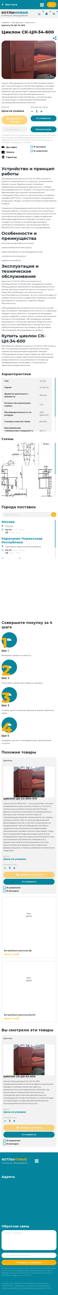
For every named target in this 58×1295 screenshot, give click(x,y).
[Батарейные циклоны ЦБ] (29, 914)
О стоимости (43, 118)
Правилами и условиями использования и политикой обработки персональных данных (26, 1287)
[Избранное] (47, 13)
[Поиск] (53, 514)
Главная (5, 22)
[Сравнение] (40, 13)
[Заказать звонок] (51, 4)
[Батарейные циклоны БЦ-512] (29, 978)
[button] (41, 111)
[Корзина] (54, 13)
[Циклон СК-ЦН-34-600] (27, 454)
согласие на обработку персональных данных (25, 138)
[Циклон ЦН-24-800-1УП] (29, 782)
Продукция (17, 22)
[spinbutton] (37, 111)
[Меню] (42, 4)
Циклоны (30, 22)
